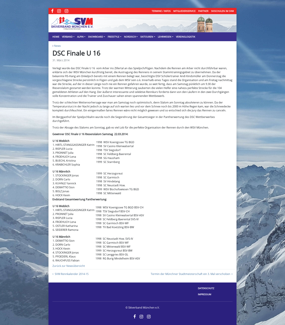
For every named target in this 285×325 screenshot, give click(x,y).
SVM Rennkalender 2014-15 (72, 274)
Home (55, 36)
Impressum (204, 294)
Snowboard (95, 36)
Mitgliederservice (184, 11)
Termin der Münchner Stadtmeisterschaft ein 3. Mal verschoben (190, 274)
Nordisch (130, 36)
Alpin (80, 36)
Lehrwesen (164, 36)
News (57, 46)
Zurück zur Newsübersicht (68, 266)
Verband (67, 36)
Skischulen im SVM (222, 11)
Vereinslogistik (185, 36)
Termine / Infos (161, 11)
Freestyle (113, 36)
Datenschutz (206, 288)
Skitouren (146, 36)
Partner (203, 11)
